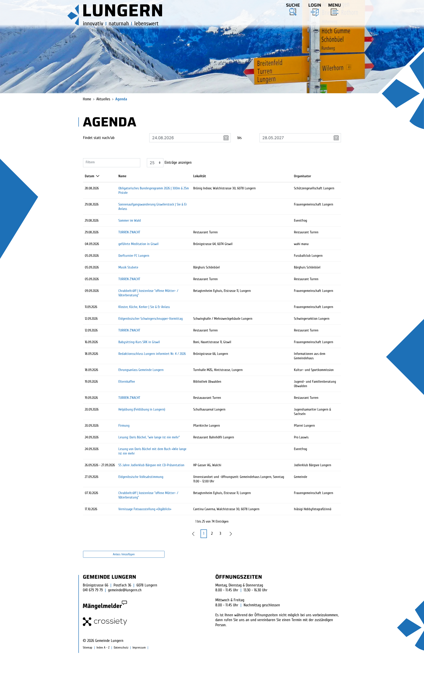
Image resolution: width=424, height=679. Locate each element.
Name (122, 176)
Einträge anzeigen (177, 162)
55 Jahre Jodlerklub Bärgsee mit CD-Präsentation (151, 465)
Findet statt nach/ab (98, 137)
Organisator (302, 176)
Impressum (139, 647)
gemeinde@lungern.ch (125, 590)
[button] (293, 8)
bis (239, 137)
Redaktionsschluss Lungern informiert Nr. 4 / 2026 (152, 354)
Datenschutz (121, 647)
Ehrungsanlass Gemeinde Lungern (141, 370)
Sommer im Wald (129, 221)
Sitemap (87, 647)
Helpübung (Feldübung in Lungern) (141, 409)
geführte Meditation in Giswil (138, 244)
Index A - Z (103, 647)
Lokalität (199, 176)
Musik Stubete (128, 267)
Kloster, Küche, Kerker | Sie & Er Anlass (144, 307)
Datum (89, 176)
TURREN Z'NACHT (129, 232)
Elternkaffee (126, 382)
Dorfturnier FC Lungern (133, 256)
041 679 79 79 (93, 590)
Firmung (123, 426)
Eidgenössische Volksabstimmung (140, 477)
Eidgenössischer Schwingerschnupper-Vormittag (150, 319)
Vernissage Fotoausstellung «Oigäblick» (144, 509)
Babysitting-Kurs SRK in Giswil (139, 342)
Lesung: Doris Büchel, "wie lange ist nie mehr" (149, 437)
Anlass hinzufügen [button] (124, 554)
